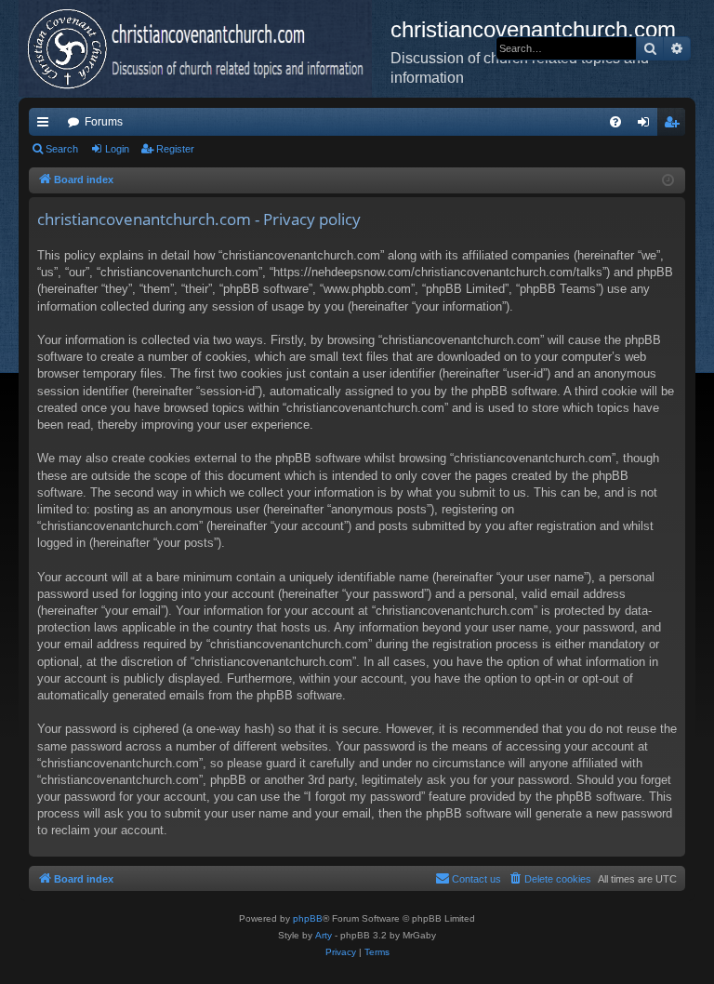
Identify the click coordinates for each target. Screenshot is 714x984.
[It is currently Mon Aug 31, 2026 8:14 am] (668, 181)
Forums (104, 121)
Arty (323, 935)
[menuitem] (615, 122)
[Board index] (204, 48)
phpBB (308, 918)
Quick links (46, 125)
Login (117, 148)
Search (62, 148)
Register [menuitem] (675, 125)
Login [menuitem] (647, 125)
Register (175, 148)
